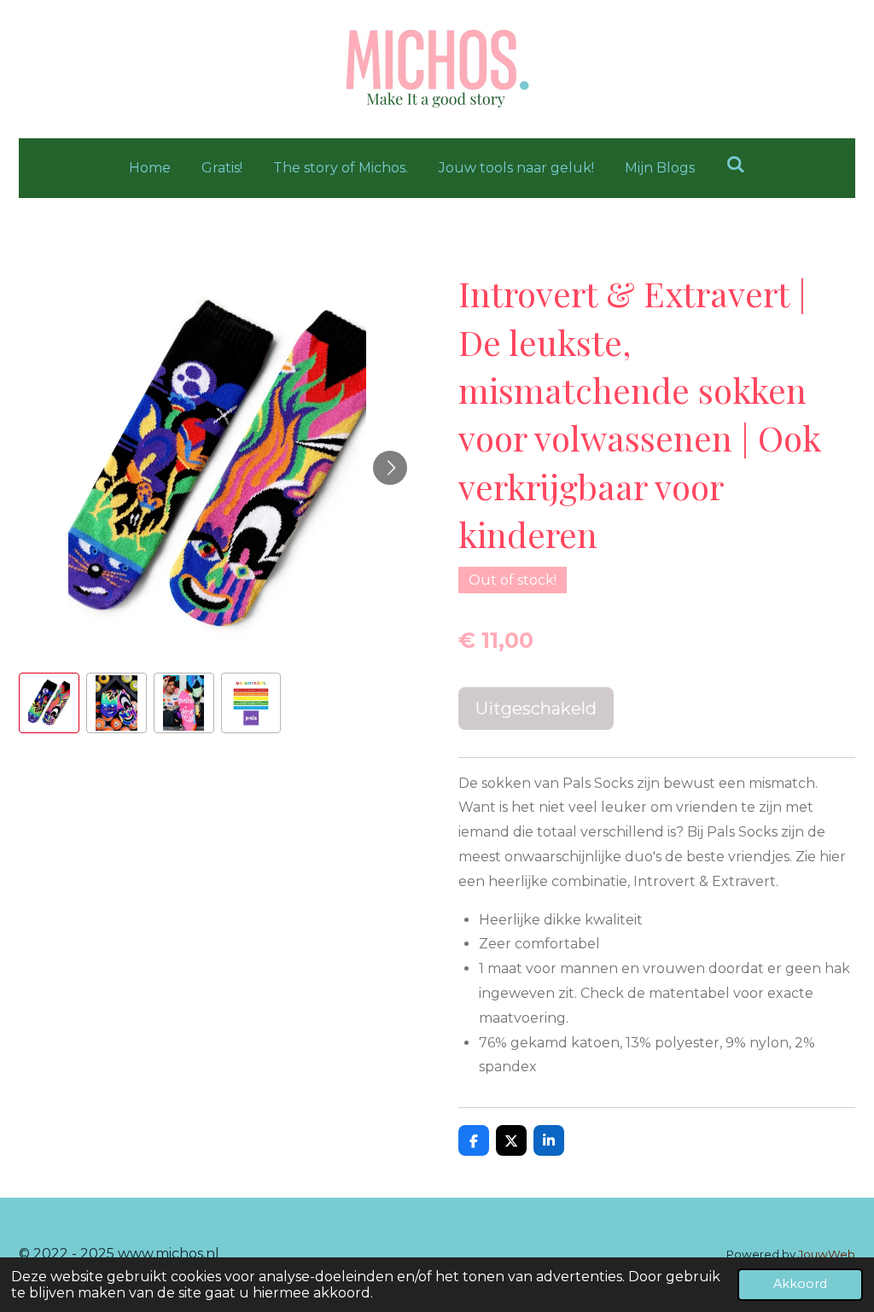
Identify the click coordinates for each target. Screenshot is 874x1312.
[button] (49, 703)
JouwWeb (826, 1254)
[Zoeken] (734, 164)
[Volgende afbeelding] (390, 468)
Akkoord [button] (800, 1284)
